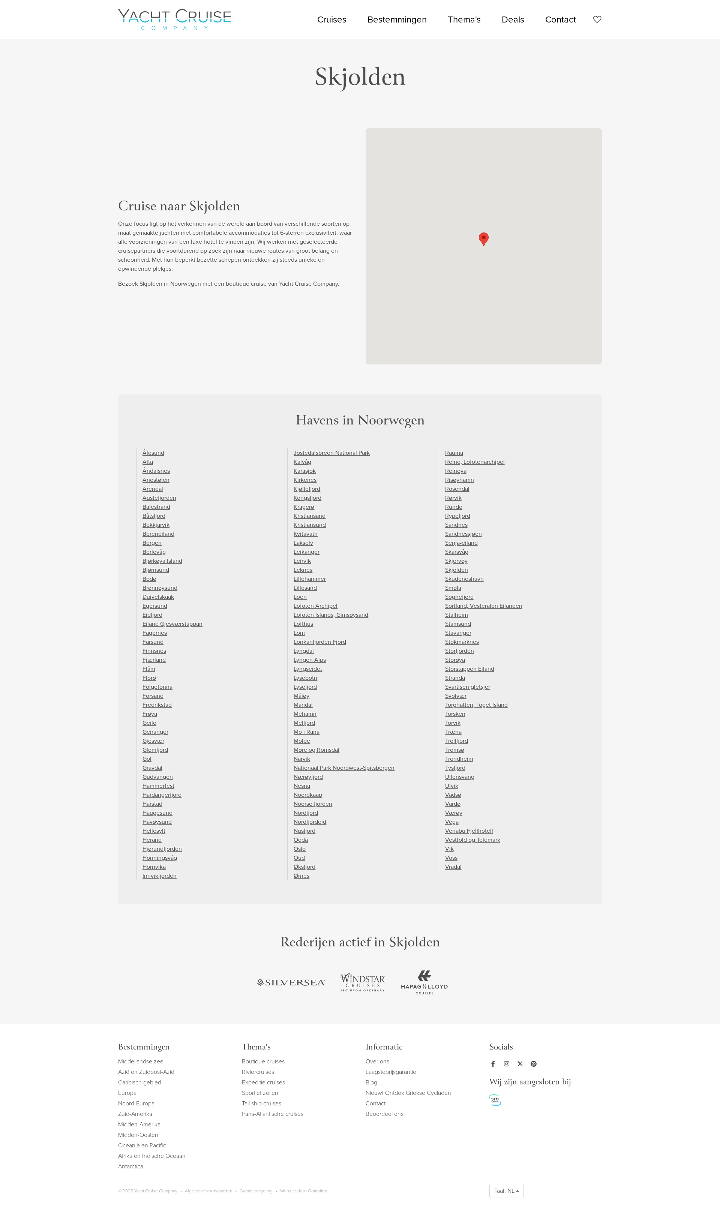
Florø (149, 677)
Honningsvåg (159, 857)
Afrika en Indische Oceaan (152, 1156)
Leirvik (302, 560)
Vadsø (453, 794)
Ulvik (451, 785)
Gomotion (317, 1191)
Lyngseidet (308, 668)
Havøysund (157, 821)
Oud (299, 857)
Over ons (377, 1061)
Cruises (331, 19)
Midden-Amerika (139, 1124)
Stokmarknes (462, 641)
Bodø (149, 578)
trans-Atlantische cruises (272, 1114)
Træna (453, 731)
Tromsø (454, 749)
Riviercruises (258, 1072)
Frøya (149, 713)
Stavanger (458, 632)
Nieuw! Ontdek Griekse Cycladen (408, 1093)
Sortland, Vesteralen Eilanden (483, 605)
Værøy (453, 812)
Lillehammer (310, 578)
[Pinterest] (535, 1063)
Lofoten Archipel (316, 605)
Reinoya (455, 470)
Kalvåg (302, 461)
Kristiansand (310, 515)
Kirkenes (305, 479)
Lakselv (303, 542)
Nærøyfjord (308, 776)
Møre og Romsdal (316, 749)
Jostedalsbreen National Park (332, 452)
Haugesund (157, 812)
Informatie (384, 1047)
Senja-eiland (461, 542)
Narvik (302, 758)
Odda (301, 839)
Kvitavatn (306, 533)
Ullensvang (459, 776)
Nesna (302, 785)
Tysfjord (455, 767)
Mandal (303, 704)
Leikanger (307, 551)
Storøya (455, 659)
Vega (452, 821)
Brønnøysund (159, 587)
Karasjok (305, 470)
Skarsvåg (456, 551)
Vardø (452, 803)
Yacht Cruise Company (174, 19)
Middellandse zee (141, 1061)
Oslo (300, 848)
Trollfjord (456, 740)
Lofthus (303, 623)
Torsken (455, 713)
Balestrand (156, 506)
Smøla (453, 587)
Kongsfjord (307, 497)
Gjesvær (153, 740)
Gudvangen (157, 776)
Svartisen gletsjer (467, 686)
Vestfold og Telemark (472, 839)
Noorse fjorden (313, 803)
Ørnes (301, 875)
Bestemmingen (397, 19)
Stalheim (456, 614)
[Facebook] (494, 1063)
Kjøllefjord (307, 488)
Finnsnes (154, 650)
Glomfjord (155, 749)
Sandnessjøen (463, 533)
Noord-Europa (136, 1103)
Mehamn (305, 713)
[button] (484, 239)
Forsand (153, 695)
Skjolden (456, 569)
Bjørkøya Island (162, 560)
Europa (127, 1093)
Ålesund (153, 452)
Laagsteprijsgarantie (391, 1072)
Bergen (152, 542)
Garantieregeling (256, 1191)
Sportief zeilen (260, 1093)
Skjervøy (456, 560)
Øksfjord (304, 866)
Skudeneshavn (464, 578)
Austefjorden (159, 497)
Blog (371, 1082)
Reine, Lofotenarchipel (475, 461)
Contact (560, 19)
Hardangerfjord (162, 794)
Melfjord (304, 722)
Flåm (148, 668)
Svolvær (455, 695)
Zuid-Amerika (135, 1114)
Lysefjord (305, 686)
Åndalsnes (156, 470)
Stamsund (458, 623)
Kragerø (304, 506)
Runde (453, 506)
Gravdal (152, 767)
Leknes (303, 569)
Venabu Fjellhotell (469, 830)
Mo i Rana (307, 731)
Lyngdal (304, 650)
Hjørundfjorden (162, 848)
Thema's (464, 19)
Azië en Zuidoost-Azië (146, 1072)
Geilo (149, 722)
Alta (147, 461)
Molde (302, 740)
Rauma (454, 452)
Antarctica (130, 1166)
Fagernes (154, 632)
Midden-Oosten (138, 1135)
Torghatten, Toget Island (476, 704)
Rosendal (457, 488)
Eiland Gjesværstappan (172, 623)
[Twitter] (521, 1063)
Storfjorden (459, 650)
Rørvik (453, 497)
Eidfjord (152, 614)
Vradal (453, 866)
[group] (291, 982)
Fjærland (154, 659)
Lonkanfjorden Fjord (320, 641)
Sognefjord (459, 596)
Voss (451, 857)
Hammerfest (158, 785)
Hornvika (154, 866)
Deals (513, 19)
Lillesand (305, 587)
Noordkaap (308, 794)
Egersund (154, 605)
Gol (147, 758)
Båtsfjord (153, 515)
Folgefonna (157, 686)
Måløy (301, 695)
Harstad (152, 803)
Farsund (153, 641)
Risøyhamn (459, 479)
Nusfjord (304, 830)
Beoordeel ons (385, 1114)
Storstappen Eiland (469, 668)
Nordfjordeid (310, 821)
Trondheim (459, 758)
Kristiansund (310, 524)
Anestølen (156, 479)
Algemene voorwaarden (208, 1191)
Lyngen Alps (310, 659)
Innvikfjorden (159, 875)
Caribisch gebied (139, 1082)
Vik (449, 848)
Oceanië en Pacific (142, 1145)
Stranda (455, 677)
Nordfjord (306, 812)
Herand (152, 839)
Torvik (452, 722)
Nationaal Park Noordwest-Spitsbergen (344, 767)
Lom (299, 632)
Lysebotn (305, 677)
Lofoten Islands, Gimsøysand (331, 614)
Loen (300, 596)
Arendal (152, 488)
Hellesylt (153, 830)
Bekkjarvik (156, 524)
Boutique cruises (263, 1061)
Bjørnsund (155, 569)
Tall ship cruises (261, 1103)
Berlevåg (154, 551)
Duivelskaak (158, 596)
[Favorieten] (597, 20)
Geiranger (155, 731)
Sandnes (456, 524)
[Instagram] (508, 1063)
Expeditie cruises (263, 1082)
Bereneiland (158, 533)
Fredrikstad (157, 704)
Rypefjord (457, 515)
